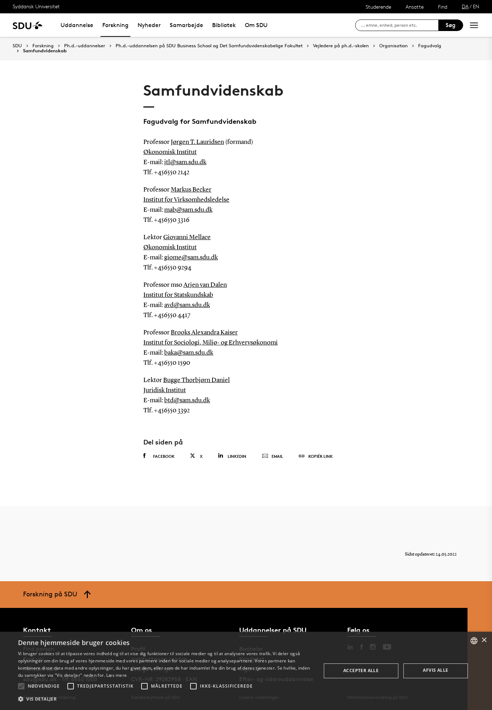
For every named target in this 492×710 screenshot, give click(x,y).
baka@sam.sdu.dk (188, 353)
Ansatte (415, 7)
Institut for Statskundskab (178, 295)
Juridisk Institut (164, 390)
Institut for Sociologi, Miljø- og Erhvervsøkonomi (210, 342)
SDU (17, 45)
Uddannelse (77, 25)
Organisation (393, 45)
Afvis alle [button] (435, 670)
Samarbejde (186, 25)
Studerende (378, 7)
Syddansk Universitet (36, 6)
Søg (451, 25)
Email (277, 456)
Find (442, 7)
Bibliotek (224, 25)
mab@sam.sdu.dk (188, 210)
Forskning (115, 25)
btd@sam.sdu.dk (187, 400)
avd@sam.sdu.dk (187, 305)
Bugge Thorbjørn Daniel (196, 380)
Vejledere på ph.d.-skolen (341, 45)
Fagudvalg (429, 45)
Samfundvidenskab (45, 50)
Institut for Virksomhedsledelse (186, 200)
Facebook (164, 456)
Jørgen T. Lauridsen (197, 142)
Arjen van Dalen (205, 285)
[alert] (246, 671)
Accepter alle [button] (361, 670)
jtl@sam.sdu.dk (185, 162)
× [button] (484, 640)
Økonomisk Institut (170, 152)
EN (476, 6)
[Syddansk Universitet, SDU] (28, 25)
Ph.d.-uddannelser (84, 45)
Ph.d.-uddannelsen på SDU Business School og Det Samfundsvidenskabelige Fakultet (209, 45)
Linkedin (237, 456)
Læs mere (116, 675)
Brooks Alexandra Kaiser (204, 332)
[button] (21, 686)
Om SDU (256, 25)
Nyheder (149, 25)
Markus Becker (191, 190)
